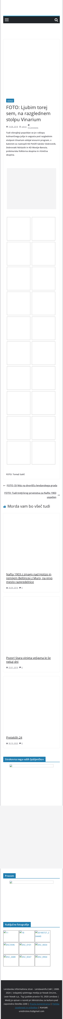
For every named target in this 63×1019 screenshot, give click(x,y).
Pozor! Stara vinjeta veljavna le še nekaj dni (28, 660)
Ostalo (10, 101)
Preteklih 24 (14, 737)
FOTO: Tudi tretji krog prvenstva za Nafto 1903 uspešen (30, 495)
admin (24, 126)
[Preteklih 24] (31, 678)
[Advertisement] (31, 188)
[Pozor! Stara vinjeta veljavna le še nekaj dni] (31, 598)
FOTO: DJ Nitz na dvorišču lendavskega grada (32, 485)
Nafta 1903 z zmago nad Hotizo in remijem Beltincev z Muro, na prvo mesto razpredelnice (29, 578)
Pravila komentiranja (40, 1003)
